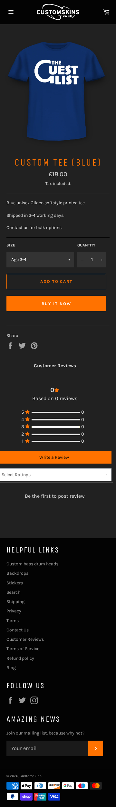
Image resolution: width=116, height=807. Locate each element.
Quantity (86, 245)
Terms (12, 620)
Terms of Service (22, 648)
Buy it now (56, 303)
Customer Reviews (25, 639)
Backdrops (17, 573)
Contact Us (17, 630)
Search (13, 592)
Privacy (13, 611)
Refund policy (20, 658)
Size (10, 245)
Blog (11, 667)
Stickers (14, 583)
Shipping (15, 601)
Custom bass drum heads (32, 564)
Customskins (31, 776)
